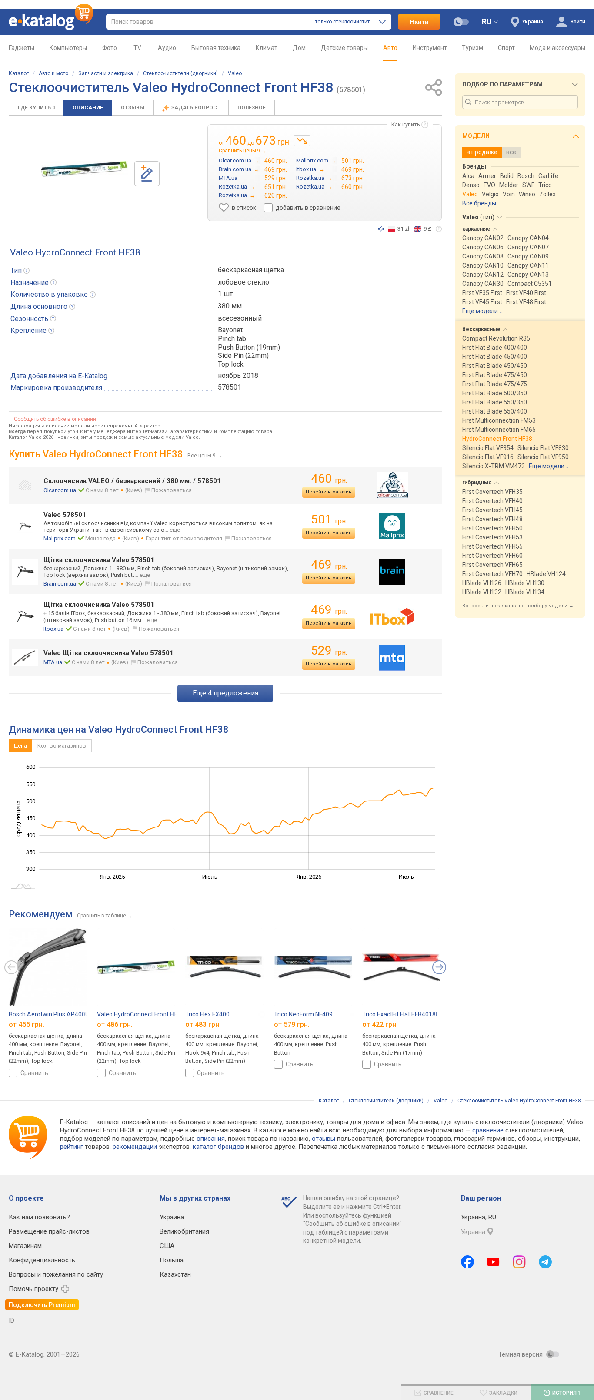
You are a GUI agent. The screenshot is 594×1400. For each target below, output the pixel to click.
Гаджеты (21, 47)
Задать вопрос (194, 108)
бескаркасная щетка (251, 270)
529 (329, 650)
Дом (299, 47)
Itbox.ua (53, 629)
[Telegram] (545, 1261)
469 (329, 564)
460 (329, 478)
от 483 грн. (203, 1024)
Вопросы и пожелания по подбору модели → (518, 606)
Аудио (167, 47)
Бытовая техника (215, 47)
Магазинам (25, 1246)
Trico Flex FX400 (207, 1014)
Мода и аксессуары (557, 47)
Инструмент (430, 47)
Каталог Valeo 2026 (31, 437)
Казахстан (175, 1274)
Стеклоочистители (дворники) (180, 73)
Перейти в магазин (329, 492)
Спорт (506, 47)
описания (211, 1138)
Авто (390, 47)
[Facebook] (467, 1261)
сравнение (488, 1130)
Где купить (36, 108)
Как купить (405, 124)
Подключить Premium (42, 1304)
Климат (266, 47)
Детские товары (344, 47)
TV (137, 47)
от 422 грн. (380, 1024)
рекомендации (135, 1147)
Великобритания (184, 1231)
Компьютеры (68, 47)
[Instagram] (519, 1261)
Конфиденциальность (42, 1260)
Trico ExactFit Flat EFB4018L (400, 1014)
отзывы (323, 1138)
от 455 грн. (26, 1024)
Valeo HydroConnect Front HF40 (140, 1014)
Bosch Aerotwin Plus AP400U (49, 1014)
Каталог (19, 73)
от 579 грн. (292, 1024)
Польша (172, 1260)
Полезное (251, 108)
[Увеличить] (84, 169)
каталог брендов (218, 1147)
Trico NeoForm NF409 (303, 1014)
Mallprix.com (59, 538)
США (167, 1246)
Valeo (235, 73)
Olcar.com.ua (59, 490)
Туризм (472, 47)
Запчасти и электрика (105, 73)
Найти (419, 21)
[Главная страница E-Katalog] (51, 22)
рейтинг (71, 1147)
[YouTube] (493, 1262)
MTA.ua (52, 662)
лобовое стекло (243, 282)
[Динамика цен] (302, 140)
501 (329, 519)
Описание (88, 108)
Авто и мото (53, 73)
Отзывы (132, 108)
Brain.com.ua (59, 583)
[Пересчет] (381, 229)
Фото (109, 47)
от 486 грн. (115, 1024)
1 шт (225, 294)
